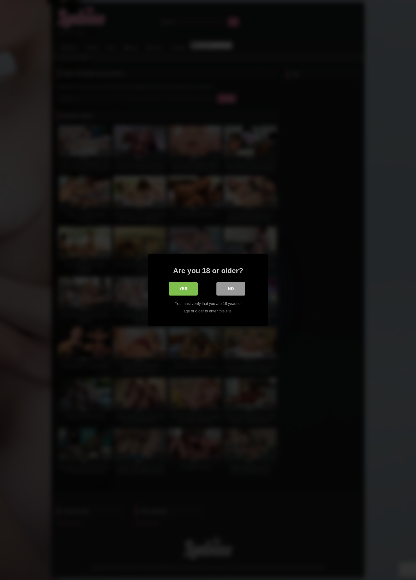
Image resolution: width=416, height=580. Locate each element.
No (231, 289)
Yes (183, 289)
